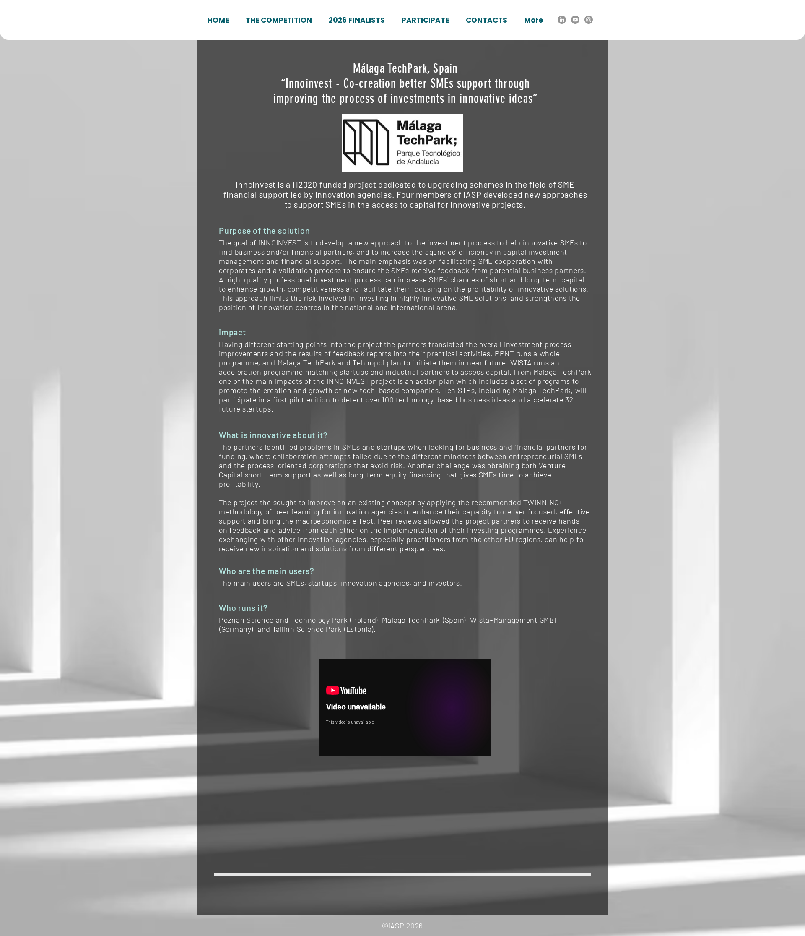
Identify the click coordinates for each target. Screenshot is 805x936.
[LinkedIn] (562, 20)
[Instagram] (588, 20)
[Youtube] (575, 20)
